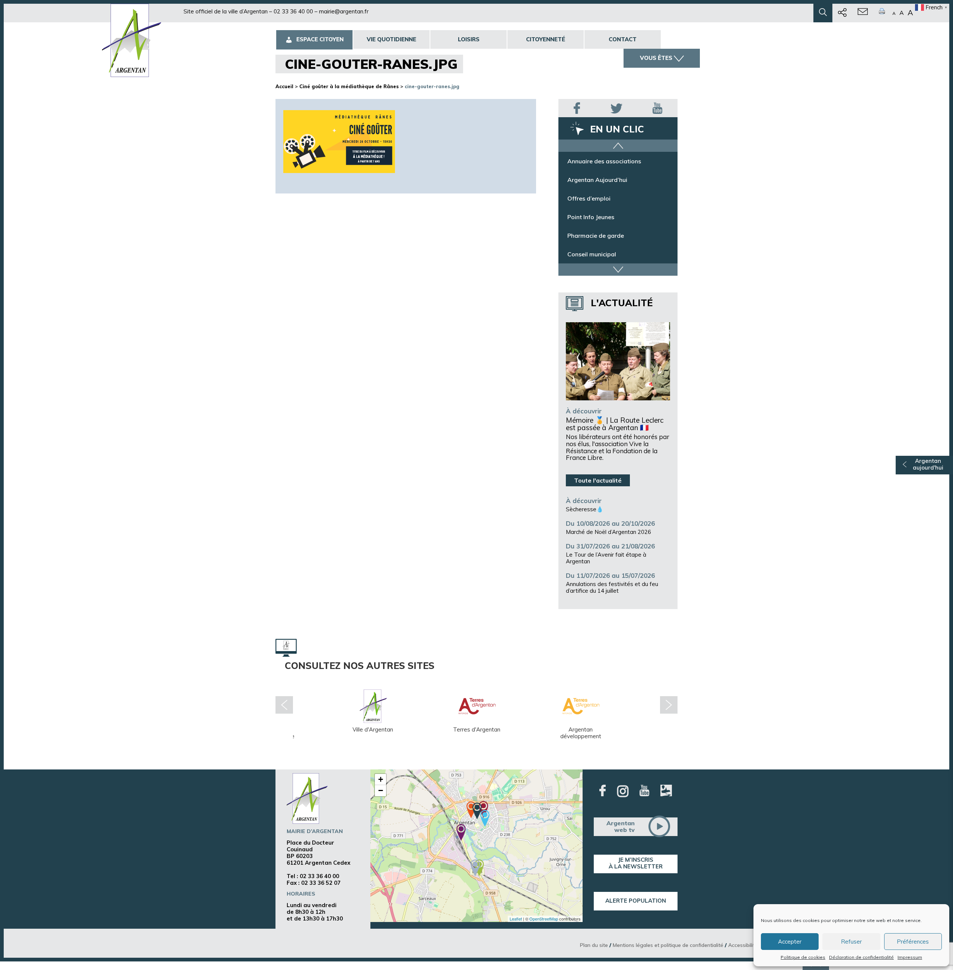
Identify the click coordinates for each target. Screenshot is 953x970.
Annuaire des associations (604, 179)
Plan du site (594, 945)
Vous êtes (656, 57)
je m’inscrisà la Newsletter (636, 863)
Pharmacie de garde (595, 254)
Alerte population (635, 900)
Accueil (284, 86)
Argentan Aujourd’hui (597, 198)
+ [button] (380, 779)
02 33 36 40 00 (293, 11)
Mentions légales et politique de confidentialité (668, 945)
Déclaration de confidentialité (861, 957)
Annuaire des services (597, 161)
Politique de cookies (803, 957)
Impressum (910, 957)
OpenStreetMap (543, 919)
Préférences (913, 941)
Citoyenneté (545, 39)
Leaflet (516, 919)
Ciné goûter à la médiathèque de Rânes (349, 86)
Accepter (789, 941)
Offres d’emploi (589, 217)
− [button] (380, 790)
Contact (623, 39)
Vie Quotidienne (391, 39)
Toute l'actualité (598, 480)
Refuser (851, 941)
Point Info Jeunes (590, 235)
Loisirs (468, 39)
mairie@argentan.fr (344, 11)
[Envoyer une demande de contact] (862, 13)
